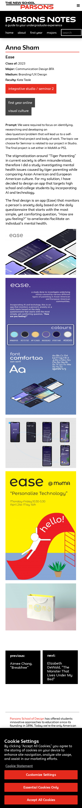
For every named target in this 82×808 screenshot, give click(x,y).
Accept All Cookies (41, 800)
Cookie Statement (19, 766)
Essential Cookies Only (41, 787)
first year (36, 32)
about (22, 32)
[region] (41, 768)
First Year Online (20, 103)
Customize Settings (41, 775)
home (9, 32)
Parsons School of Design (27, 718)
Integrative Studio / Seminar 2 (31, 89)
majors (52, 32)
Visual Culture (18, 111)
